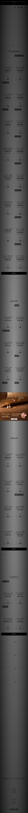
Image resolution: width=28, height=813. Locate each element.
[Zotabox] (27, 419)
